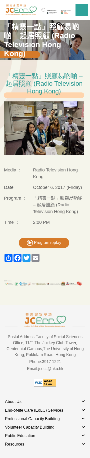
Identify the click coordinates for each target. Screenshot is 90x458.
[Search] (44, 10)
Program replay (47, 242)
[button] (82, 10)
